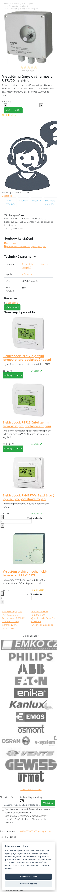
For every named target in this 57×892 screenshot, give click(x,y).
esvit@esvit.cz (45, 831)
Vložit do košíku (13, 110)
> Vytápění (28, 3)
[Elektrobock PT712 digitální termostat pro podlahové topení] (28, 333)
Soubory (23, 200)
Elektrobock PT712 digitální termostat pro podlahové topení (27, 358)
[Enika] (31, 693)
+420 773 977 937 (28, 831)
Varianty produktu (13, 375)
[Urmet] (31, 776)
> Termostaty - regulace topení (19, 6)
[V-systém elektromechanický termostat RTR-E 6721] (28, 549)
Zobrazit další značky (31, 789)
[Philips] (31, 657)
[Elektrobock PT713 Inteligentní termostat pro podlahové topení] (28, 399)
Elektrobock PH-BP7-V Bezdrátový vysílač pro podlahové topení (28, 497)
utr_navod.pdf (13, 243)
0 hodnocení (28, 70)
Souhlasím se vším (28, 876)
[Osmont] (31, 728)
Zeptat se (7, 195)
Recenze (36, 200)
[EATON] (31, 681)
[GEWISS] (31, 764)
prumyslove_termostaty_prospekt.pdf (26, 246)
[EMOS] (31, 717)
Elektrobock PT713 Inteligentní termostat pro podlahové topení (27, 424)
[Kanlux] (31, 705)
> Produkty (16, 3)
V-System (27, 274)
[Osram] (16, 740)
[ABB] (31, 669)
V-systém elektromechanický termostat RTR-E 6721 (25, 573)
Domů (6, 3)
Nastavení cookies (28, 884)
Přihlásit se (48, 803)
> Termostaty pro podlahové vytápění (22, 9)
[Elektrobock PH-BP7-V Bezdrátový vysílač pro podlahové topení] (28, 472)
